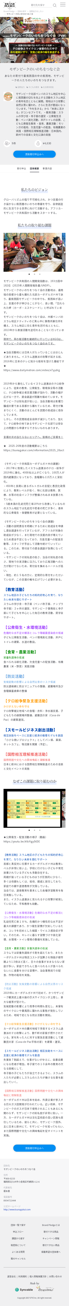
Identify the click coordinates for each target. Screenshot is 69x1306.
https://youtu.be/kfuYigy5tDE (22, 841)
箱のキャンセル (18, 1258)
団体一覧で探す (18, 1225)
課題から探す (18, 1238)
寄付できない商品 (50, 1245)
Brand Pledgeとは (51, 1225)
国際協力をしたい (36, 11)
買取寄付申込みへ (34, 154)
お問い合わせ (55, 1276)
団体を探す (22, 11)
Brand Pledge (9, 11)
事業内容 (47, 168)
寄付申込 (21, 168)
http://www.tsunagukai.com (17, 1209)
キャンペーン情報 (50, 1238)
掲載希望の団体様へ (51, 1251)
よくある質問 (18, 1251)
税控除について (18, 1245)
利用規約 (22, 1276)
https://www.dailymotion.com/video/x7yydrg (32, 370)
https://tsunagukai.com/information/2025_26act (34, 450)
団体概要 (34, 168)
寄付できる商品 (51, 1231)
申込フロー (18, 1231)
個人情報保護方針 (38, 1276)
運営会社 (11, 1276)
